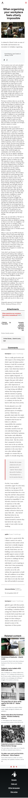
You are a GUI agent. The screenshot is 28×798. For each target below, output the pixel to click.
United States (7, 338)
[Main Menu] (26, 2)
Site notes (14, 792)
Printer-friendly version (7, 333)
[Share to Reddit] (7, 60)
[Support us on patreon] (14, 766)
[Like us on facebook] (11, 766)
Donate (14, 780)
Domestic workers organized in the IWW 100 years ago (21, 326)
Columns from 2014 (5, 323)
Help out (14, 784)
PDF (4, 341)
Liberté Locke (16, 338)
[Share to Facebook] (4, 60)
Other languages (14, 788)
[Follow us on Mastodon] (16, 766)
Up (10, 322)
